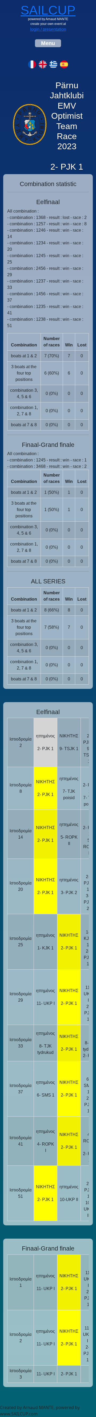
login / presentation (48, 29)
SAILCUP (48, 10)
